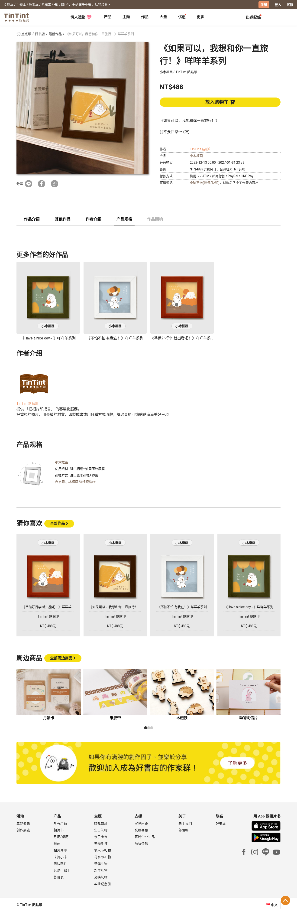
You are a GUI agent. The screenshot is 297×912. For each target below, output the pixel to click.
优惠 (182, 17)
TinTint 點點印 (200, 149)
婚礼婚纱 (101, 823)
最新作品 (55, 34)
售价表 (59, 877)
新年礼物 (101, 870)
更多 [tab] (200, 17)
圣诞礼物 (101, 864)
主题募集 (23, 823)
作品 (144, 17)
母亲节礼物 (102, 857)
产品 (107, 17)
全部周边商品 (61, 658)
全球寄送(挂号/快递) (205, 183)
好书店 (40, 34)
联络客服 (141, 830)
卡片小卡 (60, 857)
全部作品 (58, 523)
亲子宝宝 (101, 837)
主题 (126, 17)
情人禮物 (78, 17)
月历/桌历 (61, 837)
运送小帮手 (62, 870)
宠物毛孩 (101, 843)
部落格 (183, 830)
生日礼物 (101, 830)
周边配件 (60, 864)
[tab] (107, 17)
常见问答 (141, 823)
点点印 (26, 34)
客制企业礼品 (145, 837)
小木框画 (196, 156)
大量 (163, 17)
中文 (274, 905)
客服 (290, 5)
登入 (278, 5)
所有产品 (60, 823)
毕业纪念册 (102, 884)
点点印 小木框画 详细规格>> (75, 482)
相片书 (59, 830)
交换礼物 (101, 877)
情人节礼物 (102, 850)
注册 (264, 5)
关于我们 (185, 823)
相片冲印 (60, 850)
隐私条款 (141, 843)
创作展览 (23, 830)
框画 (57, 843)
